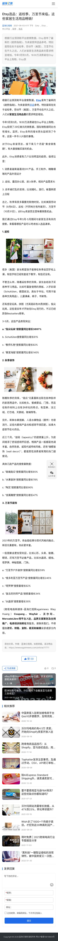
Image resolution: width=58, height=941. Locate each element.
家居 (14, 29)
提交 (29, 920)
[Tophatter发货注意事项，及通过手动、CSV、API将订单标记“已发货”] (11, 763)
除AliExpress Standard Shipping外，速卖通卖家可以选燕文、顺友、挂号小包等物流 (37, 777)
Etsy (44, 25)
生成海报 (11, 668)
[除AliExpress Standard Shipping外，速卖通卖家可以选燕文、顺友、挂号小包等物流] (11, 778)
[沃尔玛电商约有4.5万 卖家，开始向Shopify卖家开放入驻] (11, 732)
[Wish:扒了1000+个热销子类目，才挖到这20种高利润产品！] (11, 825)
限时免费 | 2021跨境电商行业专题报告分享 (38, 839)
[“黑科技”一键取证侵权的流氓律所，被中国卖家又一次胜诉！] (11, 856)
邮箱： (9, 900)
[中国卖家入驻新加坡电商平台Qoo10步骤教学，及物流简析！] (11, 716)
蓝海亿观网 (7, 25)
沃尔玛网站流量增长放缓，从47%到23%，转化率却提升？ (38, 808)
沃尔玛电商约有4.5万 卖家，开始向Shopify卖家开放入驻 (37, 730)
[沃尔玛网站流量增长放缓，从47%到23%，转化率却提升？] (11, 809)
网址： (9, 907)
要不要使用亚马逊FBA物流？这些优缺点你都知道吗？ (37, 792)
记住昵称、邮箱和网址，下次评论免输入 (24, 913)
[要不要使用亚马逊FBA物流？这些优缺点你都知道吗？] (11, 794)
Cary (37, 25)
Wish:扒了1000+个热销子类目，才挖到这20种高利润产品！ (37, 823)
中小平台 (6, 29)
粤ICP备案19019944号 (45, 937)
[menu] (53, 3)
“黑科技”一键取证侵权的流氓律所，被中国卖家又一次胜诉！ (37, 854)
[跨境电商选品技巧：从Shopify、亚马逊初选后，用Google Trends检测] (11, 747)
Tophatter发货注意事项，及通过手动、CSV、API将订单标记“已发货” (38, 761)
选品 (20, 29)
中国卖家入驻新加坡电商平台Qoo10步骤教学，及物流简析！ (37, 714)
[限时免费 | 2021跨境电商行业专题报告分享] (11, 841)
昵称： (9, 892)
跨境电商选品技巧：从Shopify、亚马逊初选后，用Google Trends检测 (37, 745)
